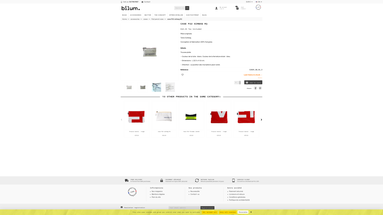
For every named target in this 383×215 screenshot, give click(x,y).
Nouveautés (195, 191)
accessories (135, 15)
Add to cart (255, 83)
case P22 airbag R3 (164, 131)
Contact (147, 1)
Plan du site (156, 197)
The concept (160, 15)
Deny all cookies (228, 212)
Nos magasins (157, 191)
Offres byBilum (176, 15)
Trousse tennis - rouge (136, 131)
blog (204, 15)
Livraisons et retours (237, 194)
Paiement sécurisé (236, 191)
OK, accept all (210, 212)
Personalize (243, 212)
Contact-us (194, 194)
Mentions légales (158, 194)
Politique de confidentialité (239, 200)
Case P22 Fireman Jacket (191, 131)
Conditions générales (237, 197)
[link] (255, 88)
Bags (124, 15)
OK (187, 8)
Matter (148, 15)
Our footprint (192, 15)
